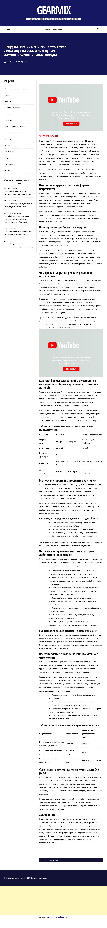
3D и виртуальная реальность (15, 89)
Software (7, 101)
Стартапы (8, 158)
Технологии (53, 860)
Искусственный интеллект (14, 126)
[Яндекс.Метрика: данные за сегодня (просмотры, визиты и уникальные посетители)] (17, 923)
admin (26, 61)
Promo (7, 95)
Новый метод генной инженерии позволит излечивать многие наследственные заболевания (16, 219)
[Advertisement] (53, 900)
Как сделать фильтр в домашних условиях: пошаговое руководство (17, 192)
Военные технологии (12, 108)
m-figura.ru (50, 917)
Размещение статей (53, 29)
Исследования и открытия (14, 133)
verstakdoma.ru (61, 917)
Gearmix (53, 10)
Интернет (8, 120)
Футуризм (8, 170)
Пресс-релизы (9, 151)
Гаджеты (7, 114)
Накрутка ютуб (45, 193)
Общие (7, 145)
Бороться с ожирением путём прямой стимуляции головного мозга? (18, 205)
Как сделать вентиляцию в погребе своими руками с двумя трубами (18, 232)
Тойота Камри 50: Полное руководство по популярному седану (18, 245)
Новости (7, 139)
